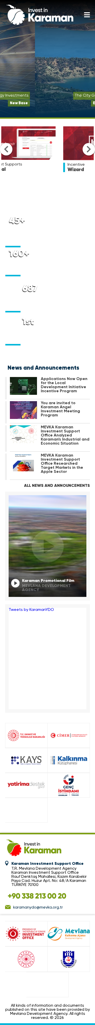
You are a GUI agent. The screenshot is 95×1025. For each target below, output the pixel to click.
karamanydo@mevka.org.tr (38, 908)
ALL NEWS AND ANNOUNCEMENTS (57, 486)
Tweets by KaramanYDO (31, 610)
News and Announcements (43, 368)
